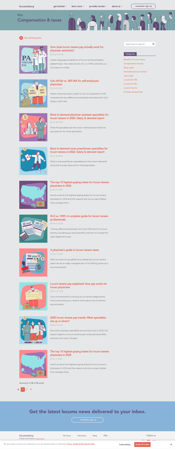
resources (82, 436)
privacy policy (40, 438)
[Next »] (31, 389)
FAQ (105, 436)
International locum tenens (135, 72)
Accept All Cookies (142, 444)
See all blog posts (32, 37)
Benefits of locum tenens (134, 60)
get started (59, 6)
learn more (77, 6)
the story (67, 436)
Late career (128, 76)
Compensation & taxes (133, 64)
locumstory (26, 6)
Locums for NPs (130, 80)
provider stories (97, 6)
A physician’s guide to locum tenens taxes (74, 250)
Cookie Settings (125, 444)
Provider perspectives (133, 92)
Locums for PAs (130, 84)
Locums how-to (130, 88)
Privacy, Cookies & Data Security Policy (81, 444)
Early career (129, 68)
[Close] (171, 444)
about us (116, 6)
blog (95, 436)
